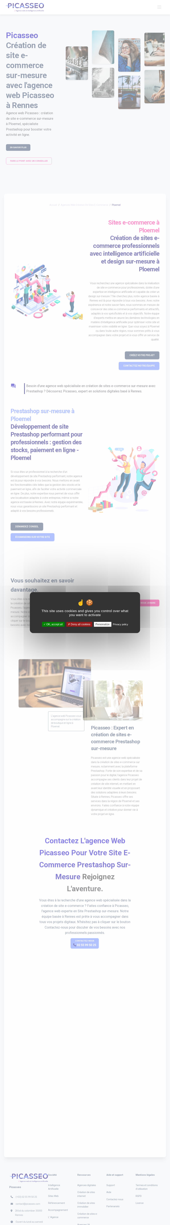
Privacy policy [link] (120, 624)
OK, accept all (54, 624)
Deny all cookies (80, 624)
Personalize (102, 624)
